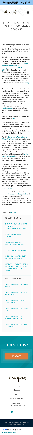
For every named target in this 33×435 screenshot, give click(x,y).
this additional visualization (18, 194)
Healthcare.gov (7, 108)
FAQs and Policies (16, 398)
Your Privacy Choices (14, 430)
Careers (16, 394)
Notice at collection (9, 433)
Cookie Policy (21, 424)
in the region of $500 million (15, 155)
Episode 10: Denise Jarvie (16, 250)
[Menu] (28, 12)
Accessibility (12, 424)
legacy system (7, 188)
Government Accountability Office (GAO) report (14, 138)
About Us (16, 390)
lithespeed (14, 212)
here (13, 118)
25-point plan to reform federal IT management (15, 66)
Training (17, 386)
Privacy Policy (24, 422)
